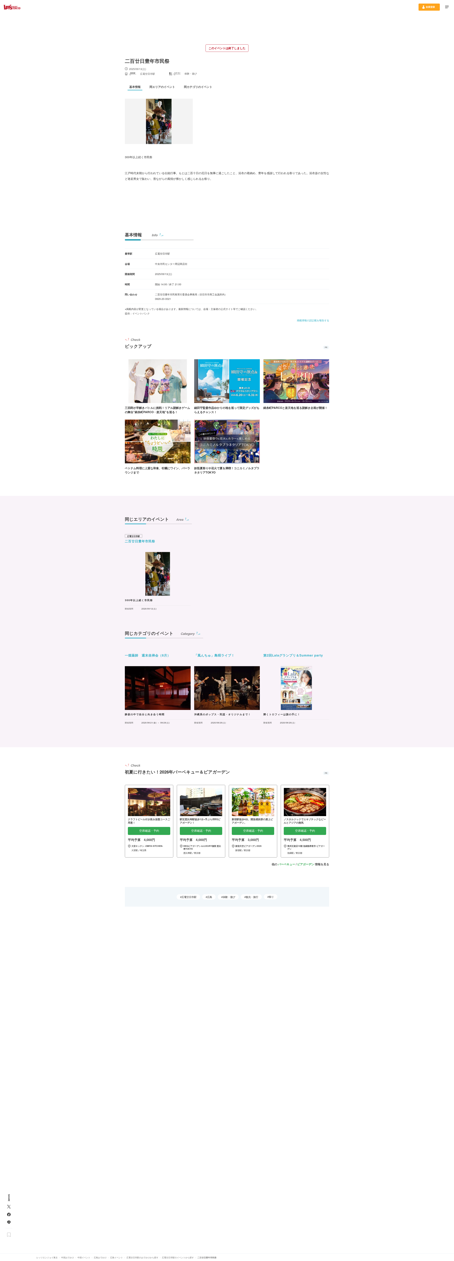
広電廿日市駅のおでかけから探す (142, 1257)
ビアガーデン (305, 864)
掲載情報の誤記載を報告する (313, 320)
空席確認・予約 (149, 830)
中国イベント (83, 1257)
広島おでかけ (100, 1257)
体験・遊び (229, 897)
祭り (271, 896)
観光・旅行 (252, 897)
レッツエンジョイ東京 (47, 1257)
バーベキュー (286, 864)
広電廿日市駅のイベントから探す (178, 1257)
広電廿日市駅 (189, 897)
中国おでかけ (67, 1257)
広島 (209, 897)
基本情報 (133, 234)
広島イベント (116, 1257)
